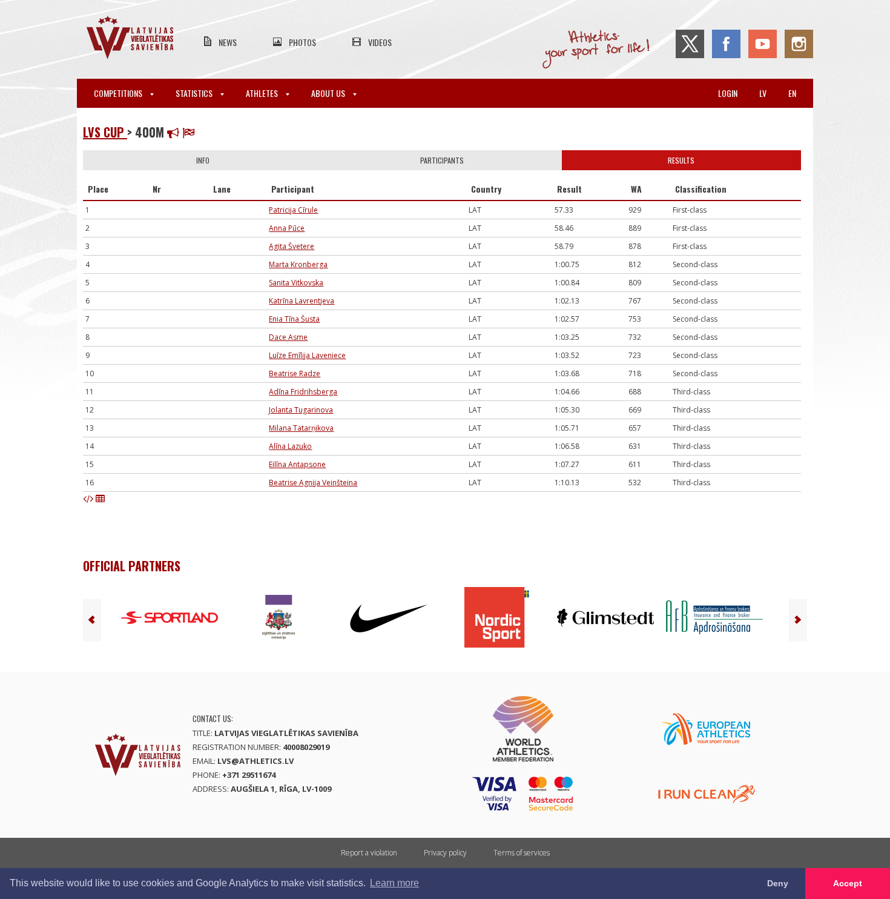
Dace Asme (288, 337)
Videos (380, 42)
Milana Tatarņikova (301, 428)
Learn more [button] (394, 883)
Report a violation (369, 853)
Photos (302, 42)
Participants (442, 160)
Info (202, 160)
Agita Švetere (291, 246)
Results (681, 160)
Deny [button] (777, 883)
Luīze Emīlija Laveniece (307, 355)
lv (762, 93)
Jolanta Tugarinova (301, 410)
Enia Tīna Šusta (294, 319)
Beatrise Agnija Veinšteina (313, 482)
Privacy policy (445, 853)
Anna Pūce (287, 228)
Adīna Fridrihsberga (303, 391)
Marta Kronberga (298, 264)
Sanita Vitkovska (296, 282)
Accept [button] (847, 883)
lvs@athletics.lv (255, 760)
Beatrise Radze (294, 373)
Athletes (263, 93)
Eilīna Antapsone (297, 464)
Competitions (119, 93)
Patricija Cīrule (293, 210)
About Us (329, 93)
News (228, 42)
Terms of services (521, 853)
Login (727, 93)
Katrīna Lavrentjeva (301, 301)
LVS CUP (105, 132)
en (792, 93)
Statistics (195, 93)
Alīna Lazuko (290, 446)
